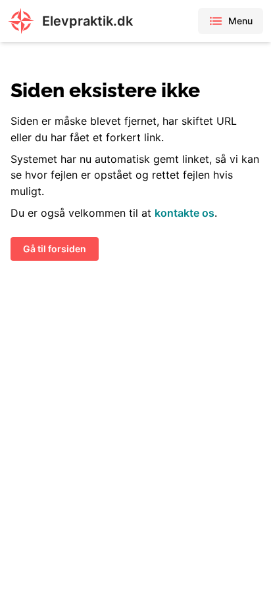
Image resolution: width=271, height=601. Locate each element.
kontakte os (184, 212)
